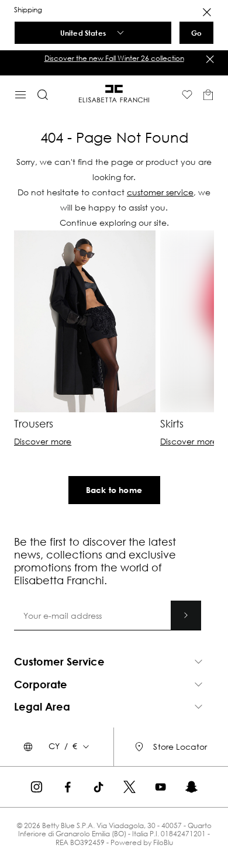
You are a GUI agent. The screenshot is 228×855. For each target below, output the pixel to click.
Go (196, 32)
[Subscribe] (186, 685)
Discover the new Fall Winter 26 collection (114, 58)
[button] (114, 58)
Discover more (42, 441)
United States (83, 32)
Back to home (114, 490)
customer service (160, 192)
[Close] (207, 12)
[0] (208, 95)
